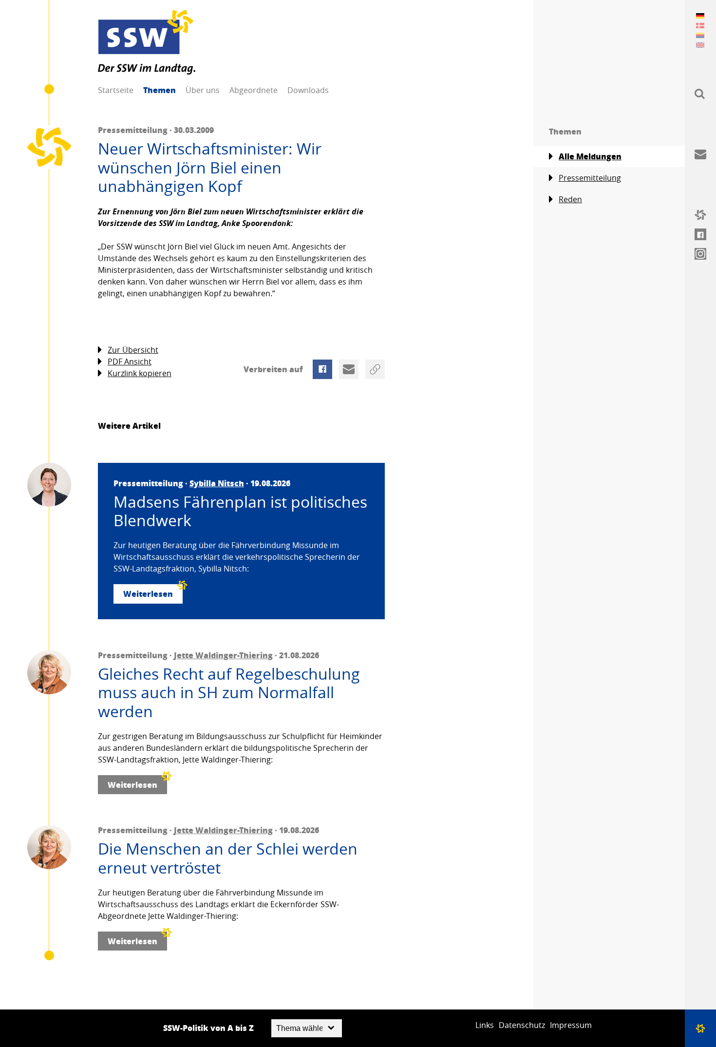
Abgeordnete (253, 90)
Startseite (115, 90)
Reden (570, 199)
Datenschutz (522, 1025)
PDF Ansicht (129, 361)
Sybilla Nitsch (216, 483)
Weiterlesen (148, 593)
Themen (159, 89)
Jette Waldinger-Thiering (223, 655)
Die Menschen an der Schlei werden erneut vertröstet (228, 858)
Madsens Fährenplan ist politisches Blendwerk (240, 511)
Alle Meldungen (590, 156)
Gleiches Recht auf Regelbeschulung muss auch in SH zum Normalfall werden (229, 693)
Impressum (571, 1025)
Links (484, 1025)
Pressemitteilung (590, 177)
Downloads (308, 90)
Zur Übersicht (133, 349)
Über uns (203, 90)
